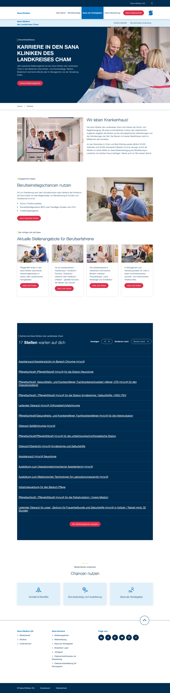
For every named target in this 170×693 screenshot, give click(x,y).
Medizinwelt (25, 635)
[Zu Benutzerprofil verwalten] (152, 3)
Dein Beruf (60, 13)
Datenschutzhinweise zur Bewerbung (64, 657)
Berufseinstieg (74, 13)
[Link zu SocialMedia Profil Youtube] (122, 637)
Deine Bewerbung (112, 13)
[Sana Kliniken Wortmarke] (23, 12)
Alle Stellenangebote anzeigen (85, 524)
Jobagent (58, 652)
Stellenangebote (61, 635)
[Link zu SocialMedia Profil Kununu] (115, 637)
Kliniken (23, 639)
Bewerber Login (61, 648)
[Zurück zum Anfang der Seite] (144, 620)
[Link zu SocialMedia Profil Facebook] (136, 637)
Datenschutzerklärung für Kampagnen (64, 665)
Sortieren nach (122, 341)
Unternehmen (25, 643)
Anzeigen (94, 341)
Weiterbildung (60, 639)
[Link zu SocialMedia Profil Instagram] (129, 637)
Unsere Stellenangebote (30, 83)
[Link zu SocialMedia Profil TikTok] (108, 637)
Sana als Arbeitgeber (92, 13)
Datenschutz (61, 688)
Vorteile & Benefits (120, 23)
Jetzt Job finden (29, 285)
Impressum (45, 688)
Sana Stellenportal (134, 13)
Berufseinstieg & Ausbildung (140, 23)
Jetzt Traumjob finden (29, 218)
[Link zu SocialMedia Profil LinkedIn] (101, 637)
